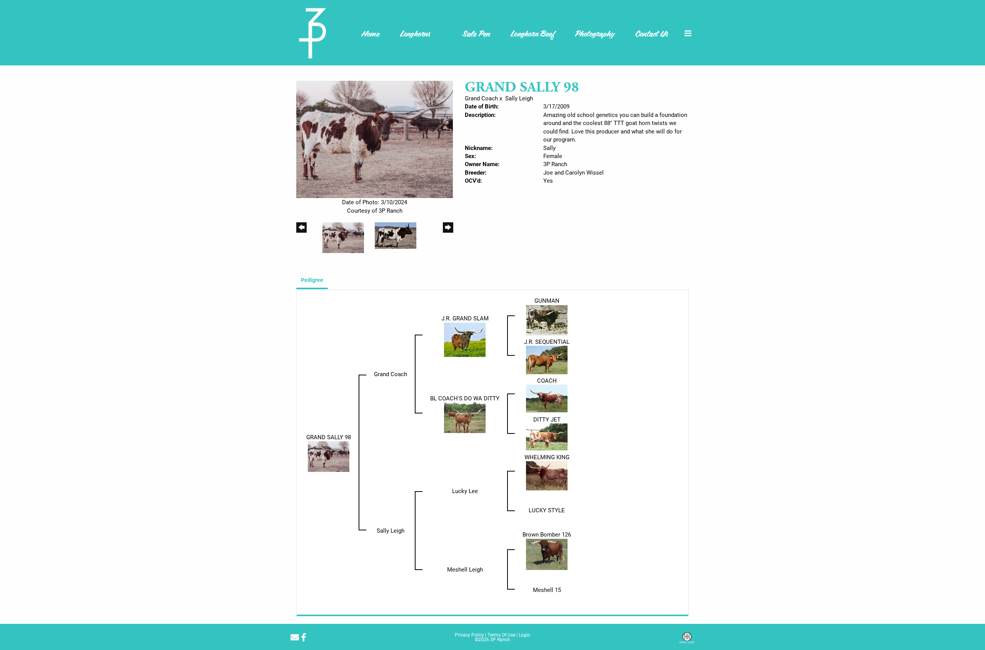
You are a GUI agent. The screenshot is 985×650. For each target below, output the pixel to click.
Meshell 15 (547, 589)
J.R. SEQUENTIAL (546, 341)
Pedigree (312, 279)
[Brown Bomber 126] (547, 553)
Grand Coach (481, 98)
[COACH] (547, 398)
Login (524, 635)
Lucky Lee (465, 491)
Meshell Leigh (465, 569)
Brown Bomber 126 (547, 534)
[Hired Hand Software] (687, 640)
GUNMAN (546, 300)
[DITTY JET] (547, 436)
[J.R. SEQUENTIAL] (547, 359)
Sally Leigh (519, 98)
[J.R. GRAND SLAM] (465, 339)
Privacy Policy (469, 635)
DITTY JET (547, 419)
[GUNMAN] (547, 319)
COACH (547, 380)
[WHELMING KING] (547, 475)
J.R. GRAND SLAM (465, 318)
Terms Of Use (501, 635)
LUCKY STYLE (547, 510)
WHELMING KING (546, 457)
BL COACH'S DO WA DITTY (464, 398)
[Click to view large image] (374, 139)
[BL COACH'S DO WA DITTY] (465, 417)
